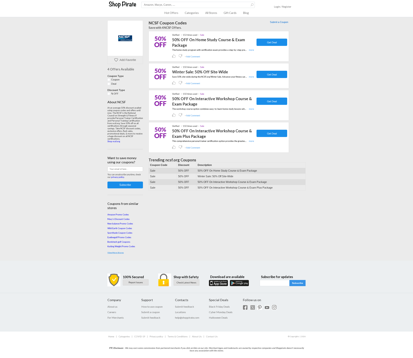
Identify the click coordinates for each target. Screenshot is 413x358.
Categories (192, 13)
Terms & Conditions (177, 336)
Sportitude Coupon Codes (119, 233)
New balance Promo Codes (120, 223)
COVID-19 (139, 336)
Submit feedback (150, 317)
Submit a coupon (150, 312)
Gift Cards (230, 13)
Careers (111, 312)
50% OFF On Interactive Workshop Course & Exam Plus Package (212, 133)
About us (112, 306)
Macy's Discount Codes (118, 219)
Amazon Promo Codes (118, 214)
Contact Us (212, 336)
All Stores (211, 13)
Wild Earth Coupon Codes (119, 228)
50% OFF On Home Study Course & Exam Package (208, 42)
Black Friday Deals (219, 306)
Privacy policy (156, 336)
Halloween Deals (218, 317)
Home (111, 336)
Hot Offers (171, 13)
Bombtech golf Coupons (118, 242)
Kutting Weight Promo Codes (121, 246)
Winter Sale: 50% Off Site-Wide (200, 71)
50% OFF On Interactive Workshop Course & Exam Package (212, 101)
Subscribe (297, 283)
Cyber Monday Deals (220, 312)
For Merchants (115, 317)
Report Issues (136, 282)
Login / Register (282, 6)
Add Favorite (128, 60)
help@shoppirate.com (187, 317)
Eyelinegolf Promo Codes (119, 237)
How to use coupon (152, 306)
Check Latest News (186, 282)
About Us (197, 336)
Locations (180, 312)
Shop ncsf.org (113, 141)
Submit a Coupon (279, 22)
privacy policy (117, 177)
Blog (246, 13)
